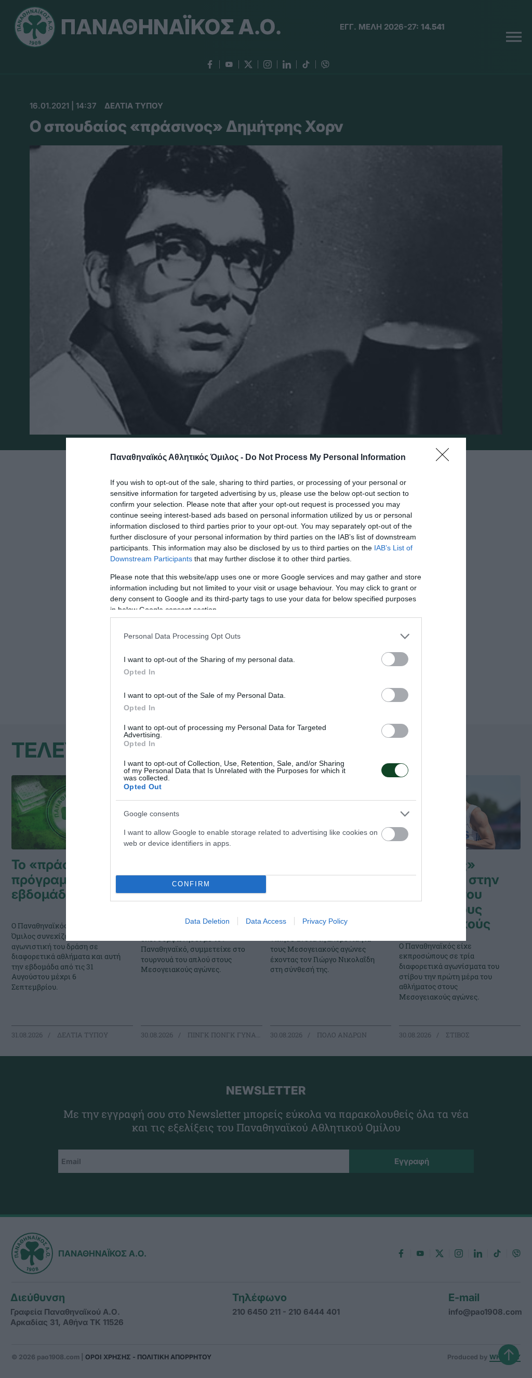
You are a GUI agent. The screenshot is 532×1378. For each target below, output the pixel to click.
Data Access (266, 921)
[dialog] (266, 689)
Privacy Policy (325, 921)
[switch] (394, 659)
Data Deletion (207, 921)
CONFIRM (191, 884)
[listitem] (266, 636)
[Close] (446, 458)
